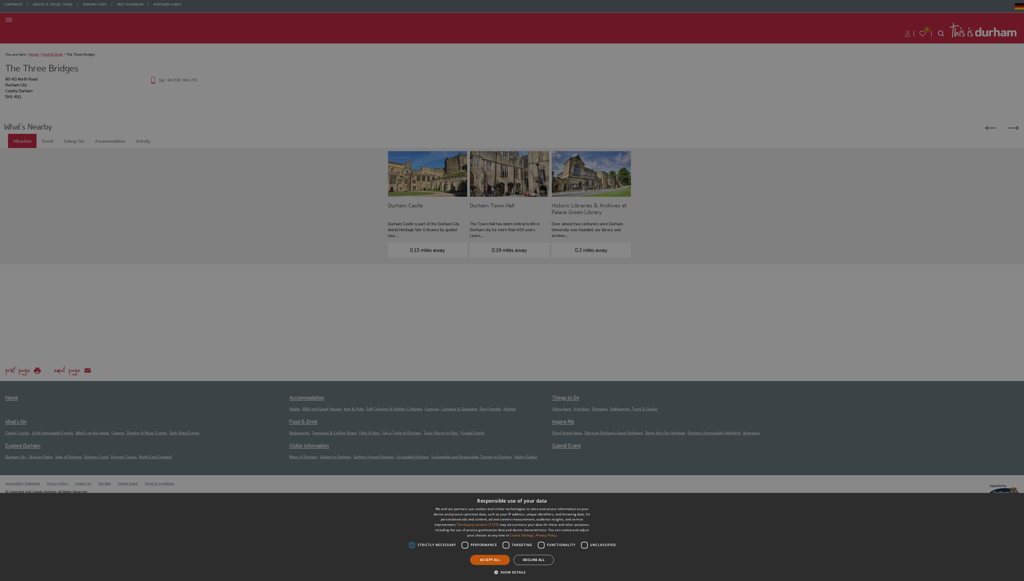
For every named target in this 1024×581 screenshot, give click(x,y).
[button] (512, 572)
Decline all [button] (534, 560)
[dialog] (512, 537)
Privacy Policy (546, 535)
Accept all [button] (490, 560)
